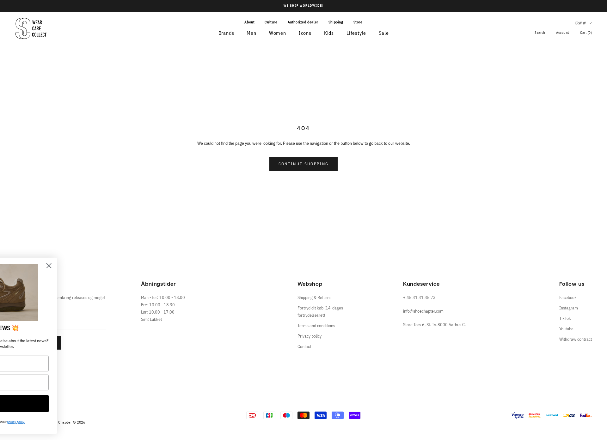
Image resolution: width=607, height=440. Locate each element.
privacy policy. (101, 422)
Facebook (568, 297)
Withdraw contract (575, 339)
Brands (226, 33)
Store (358, 22)
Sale (384, 33)
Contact (304, 346)
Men (251, 33)
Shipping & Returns (314, 297)
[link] (71, 292)
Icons (305, 33)
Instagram (568, 308)
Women (277, 33)
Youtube (566, 329)
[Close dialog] (134, 265)
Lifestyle (356, 33)
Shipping (335, 22)
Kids (329, 33)
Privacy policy (309, 336)
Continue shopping (304, 164)
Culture (271, 22)
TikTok (565, 318)
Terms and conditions (316, 325)
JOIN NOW (71, 403)
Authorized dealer (303, 22)
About (249, 22)
